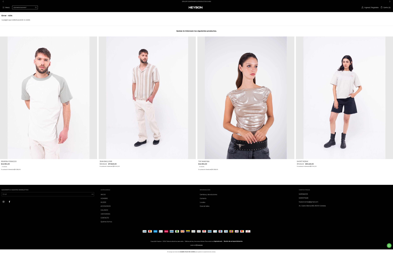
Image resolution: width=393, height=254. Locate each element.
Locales (202, 202)
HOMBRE (104, 198)
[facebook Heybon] (9, 202)
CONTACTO (105, 218)
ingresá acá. (218, 241)
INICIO (103, 194)
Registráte (375, 7)
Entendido (221, 251)
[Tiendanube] (196, 245)
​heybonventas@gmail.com (308, 202)
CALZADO (104, 210)
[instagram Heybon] (4, 202)
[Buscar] (36, 7)
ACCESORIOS (106, 206)
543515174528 (303, 198)
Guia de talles (204, 206)
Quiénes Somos (106, 222)
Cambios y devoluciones (208, 194)
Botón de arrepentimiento (233, 241)
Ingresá (367, 7)
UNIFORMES (105, 214)
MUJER (103, 202)
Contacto (203, 198)
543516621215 (303, 194)
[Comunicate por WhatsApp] (389, 245)
